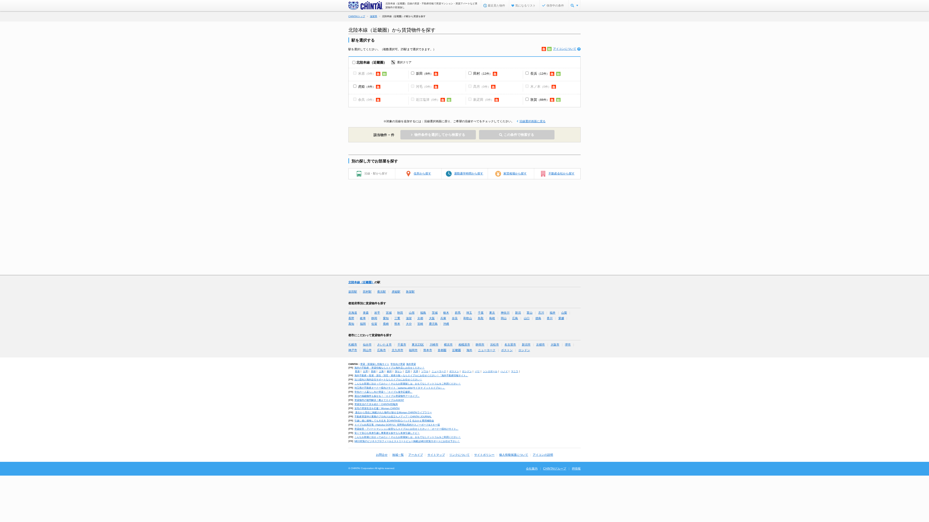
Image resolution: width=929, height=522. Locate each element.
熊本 (397, 323)
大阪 (432, 318)
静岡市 (480, 344)
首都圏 (442, 350)
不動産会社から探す (561, 173)
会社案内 (532, 468)
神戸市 (352, 350)
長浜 (533, 73)
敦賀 (533, 100)
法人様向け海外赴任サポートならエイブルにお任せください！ (388, 379)
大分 (409, 323)
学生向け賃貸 (397, 364)
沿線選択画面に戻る (532, 121)
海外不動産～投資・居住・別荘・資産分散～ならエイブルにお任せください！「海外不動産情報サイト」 (411, 375)
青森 (366, 312)
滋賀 (409, 318)
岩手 (377, 312)
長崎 (386, 323)
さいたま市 (384, 344)
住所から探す (422, 173)
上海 (381, 371)
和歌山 (467, 318)
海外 (469, 350)
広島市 (381, 350)
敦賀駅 (410, 291)
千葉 (481, 312)
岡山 (504, 318)
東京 (492, 312)
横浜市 (448, 344)
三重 (397, 318)
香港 (357, 371)
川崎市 (434, 344)
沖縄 (446, 323)
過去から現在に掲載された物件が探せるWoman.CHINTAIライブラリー (393, 412)
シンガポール (490, 371)
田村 (476, 73)
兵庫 (443, 318)
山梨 (564, 312)
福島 (423, 312)
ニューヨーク (486, 350)
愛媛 (561, 318)
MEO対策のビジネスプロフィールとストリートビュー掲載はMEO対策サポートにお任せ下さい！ (407, 441)
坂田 (419, 73)
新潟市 (526, 344)
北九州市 (397, 350)
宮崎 (420, 323)
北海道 (352, 312)
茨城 (435, 312)
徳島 (538, 318)
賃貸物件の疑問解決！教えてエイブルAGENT (379, 400)
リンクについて (459, 454)
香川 (550, 318)
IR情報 (576, 468)
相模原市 (464, 344)
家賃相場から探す (515, 173)
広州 (407, 371)
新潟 (518, 312)
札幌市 (352, 344)
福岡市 (413, 350)
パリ (477, 371)
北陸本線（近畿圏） (361, 282)
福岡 (363, 323)
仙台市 (367, 344)
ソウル (424, 371)
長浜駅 (381, 291)
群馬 (458, 312)
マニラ (514, 371)
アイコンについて (564, 48)
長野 (351, 318)
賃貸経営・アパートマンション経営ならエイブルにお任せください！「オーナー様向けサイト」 (406, 429)
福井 (552, 312)
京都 (420, 318)
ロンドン (524, 350)
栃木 (446, 312)
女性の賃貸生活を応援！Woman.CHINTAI (377, 408)
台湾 (365, 371)
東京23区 (418, 344)
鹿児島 (433, 323)
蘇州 (389, 371)
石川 (541, 312)
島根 (492, 318)
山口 (527, 318)
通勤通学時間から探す (468, 173)
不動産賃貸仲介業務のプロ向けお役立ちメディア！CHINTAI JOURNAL (393, 416)
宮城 (389, 312)
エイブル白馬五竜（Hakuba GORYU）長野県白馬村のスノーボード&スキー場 (397, 424)
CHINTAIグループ (554, 468)
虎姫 (361, 86)
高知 (351, 323)
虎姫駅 (396, 291)
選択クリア (404, 62)
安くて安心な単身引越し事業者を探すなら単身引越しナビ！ (387, 433)
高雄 (373, 371)
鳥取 (481, 318)
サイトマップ (436, 454)
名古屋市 (510, 344)
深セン (398, 371)
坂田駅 (352, 291)
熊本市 (427, 350)
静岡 (374, 318)
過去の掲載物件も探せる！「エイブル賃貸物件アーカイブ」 (387, 396)
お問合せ (382, 454)
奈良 (455, 318)
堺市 (568, 344)
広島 (515, 318)
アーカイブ (415, 454)
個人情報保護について (513, 454)
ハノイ (504, 371)
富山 (529, 312)
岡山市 (367, 350)
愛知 (386, 318)
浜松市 (494, 344)
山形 (412, 312)
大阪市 (555, 344)
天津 (415, 371)
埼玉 (469, 312)
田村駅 (367, 291)
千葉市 (401, 344)
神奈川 (505, 312)
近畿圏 (456, 350)
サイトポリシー (484, 454)
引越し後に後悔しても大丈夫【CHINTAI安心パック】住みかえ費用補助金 (394, 420)
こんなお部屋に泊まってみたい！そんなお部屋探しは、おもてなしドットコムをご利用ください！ (407, 383)
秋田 (400, 312)
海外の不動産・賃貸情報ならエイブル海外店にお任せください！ (389, 367)
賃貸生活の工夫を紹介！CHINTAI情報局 (376, 404)
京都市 (540, 344)
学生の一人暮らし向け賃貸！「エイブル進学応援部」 (383, 392)
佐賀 (374, 323)
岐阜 (363, 318)
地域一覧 (398, 454)
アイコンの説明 (543, 454)
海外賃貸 (411, 364)
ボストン (507, 350)
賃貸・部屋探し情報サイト (374, 364)
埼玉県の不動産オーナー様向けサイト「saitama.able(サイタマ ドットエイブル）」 (399, 387)
